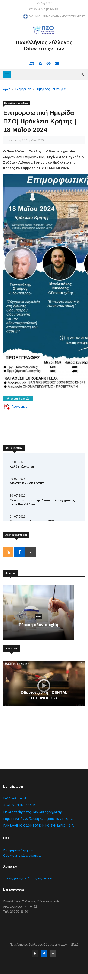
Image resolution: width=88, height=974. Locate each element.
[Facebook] (44, 954)
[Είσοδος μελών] (32, 64)
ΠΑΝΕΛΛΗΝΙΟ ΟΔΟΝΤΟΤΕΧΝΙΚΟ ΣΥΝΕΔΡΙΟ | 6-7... (39, 825)
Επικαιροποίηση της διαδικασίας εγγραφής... (33, 812)
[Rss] (35, 954)
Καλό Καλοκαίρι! (22, 466)
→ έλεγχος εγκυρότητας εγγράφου (27, 878)
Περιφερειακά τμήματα (18, 850)
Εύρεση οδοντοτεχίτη (38, 625)
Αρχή (6, 89)
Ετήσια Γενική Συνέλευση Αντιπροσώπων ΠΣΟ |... (38, 819)
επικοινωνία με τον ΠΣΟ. (45, 9)
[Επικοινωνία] (53, 954)
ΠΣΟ (38, 616)
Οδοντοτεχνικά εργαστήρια (22, 855)
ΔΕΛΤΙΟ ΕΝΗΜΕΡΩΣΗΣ (27, 483)
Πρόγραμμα (19, 406)
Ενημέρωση (23, 89)
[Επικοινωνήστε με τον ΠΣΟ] (55, 64)
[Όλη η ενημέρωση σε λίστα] (39, 64)
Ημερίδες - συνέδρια (51, 89)
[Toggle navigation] (7, 74)
